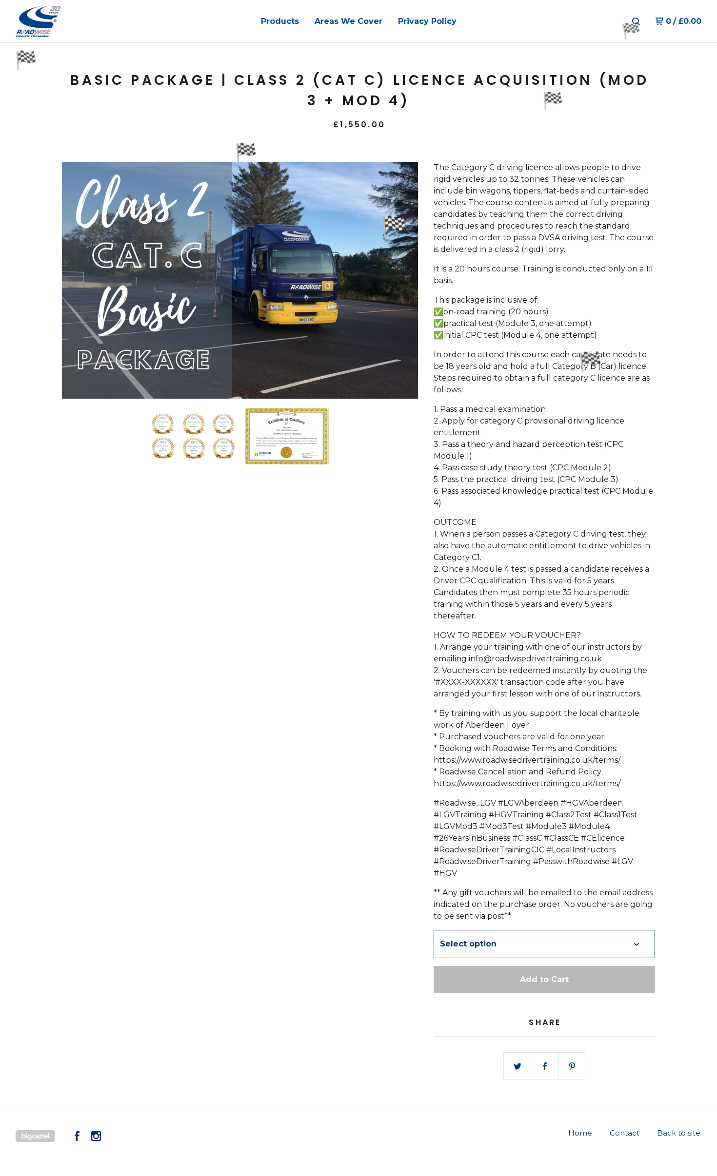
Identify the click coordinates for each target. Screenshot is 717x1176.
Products (280, 21)
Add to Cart (544, 979)
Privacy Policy (427, 21)
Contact (624, 1132)
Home (580, 1132)
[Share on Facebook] (544, 1066)
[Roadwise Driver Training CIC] (66, 21)
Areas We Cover (348, 21)
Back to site (678, 1132)
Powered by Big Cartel (35, 1136)
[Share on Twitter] (517, 1066)
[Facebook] (77, 1136)
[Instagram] (96, 1136)
